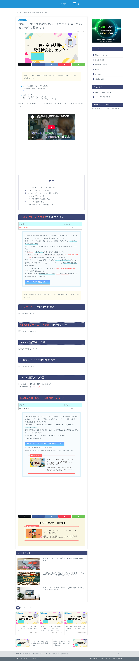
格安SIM (98, 74)
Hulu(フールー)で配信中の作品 (39, 190)
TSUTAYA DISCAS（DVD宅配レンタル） (42, 205)
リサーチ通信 (69, 4)
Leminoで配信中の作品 (36, 196)
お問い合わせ (34, 658)
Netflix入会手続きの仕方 (103, 92)
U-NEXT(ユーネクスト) (33, 217)
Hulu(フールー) (28, 307)
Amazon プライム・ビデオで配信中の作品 (43, 193)
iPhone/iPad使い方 (101, 55)
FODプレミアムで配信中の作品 (39, 199)
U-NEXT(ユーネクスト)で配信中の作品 (41, 187)
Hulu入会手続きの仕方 (102, 97)
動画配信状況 (22, 20)
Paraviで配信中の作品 (36, 202)
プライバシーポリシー (22, 658)
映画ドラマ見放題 (101, 64)
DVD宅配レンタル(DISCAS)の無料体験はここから (45, 443)
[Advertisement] (51, 158)
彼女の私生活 (24, 227)
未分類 (97, 69)
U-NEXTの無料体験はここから (38, 282)
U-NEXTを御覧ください (39, 387)
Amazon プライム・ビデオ (35, 324)
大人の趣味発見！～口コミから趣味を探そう (106, 109)
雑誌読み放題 (99, 79)
